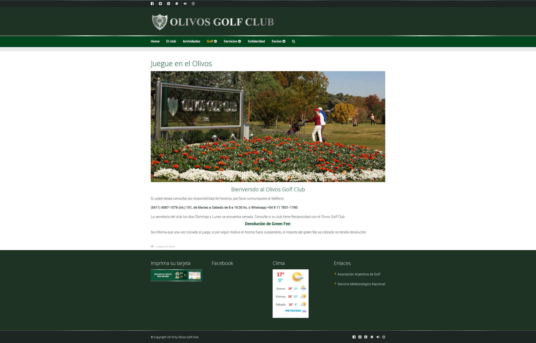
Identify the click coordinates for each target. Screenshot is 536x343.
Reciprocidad (301, 216)
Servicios (231, 41)
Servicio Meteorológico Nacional (361, 284)
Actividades (191, 41)
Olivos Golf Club (188, 337)
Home (155, 41)
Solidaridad (256, 41)
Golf (210, 41)
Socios (277, 41)
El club (171, 41)
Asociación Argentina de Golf (359, 274)
